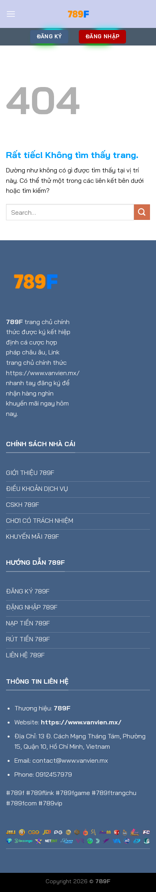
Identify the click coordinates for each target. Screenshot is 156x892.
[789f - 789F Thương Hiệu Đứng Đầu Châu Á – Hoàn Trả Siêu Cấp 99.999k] (78, 14)
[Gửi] (142, 212)
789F (14, 322)
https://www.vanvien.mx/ (81, 722)
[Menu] (11, 14)
